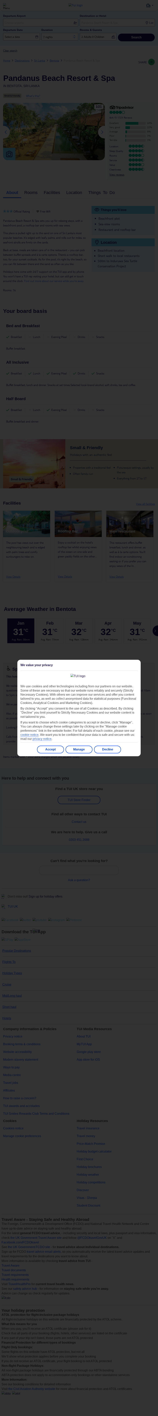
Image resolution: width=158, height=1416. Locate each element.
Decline (107, 749)
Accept (50, 749)
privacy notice (42, 738)
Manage (79, 749)
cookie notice (29, 734)
